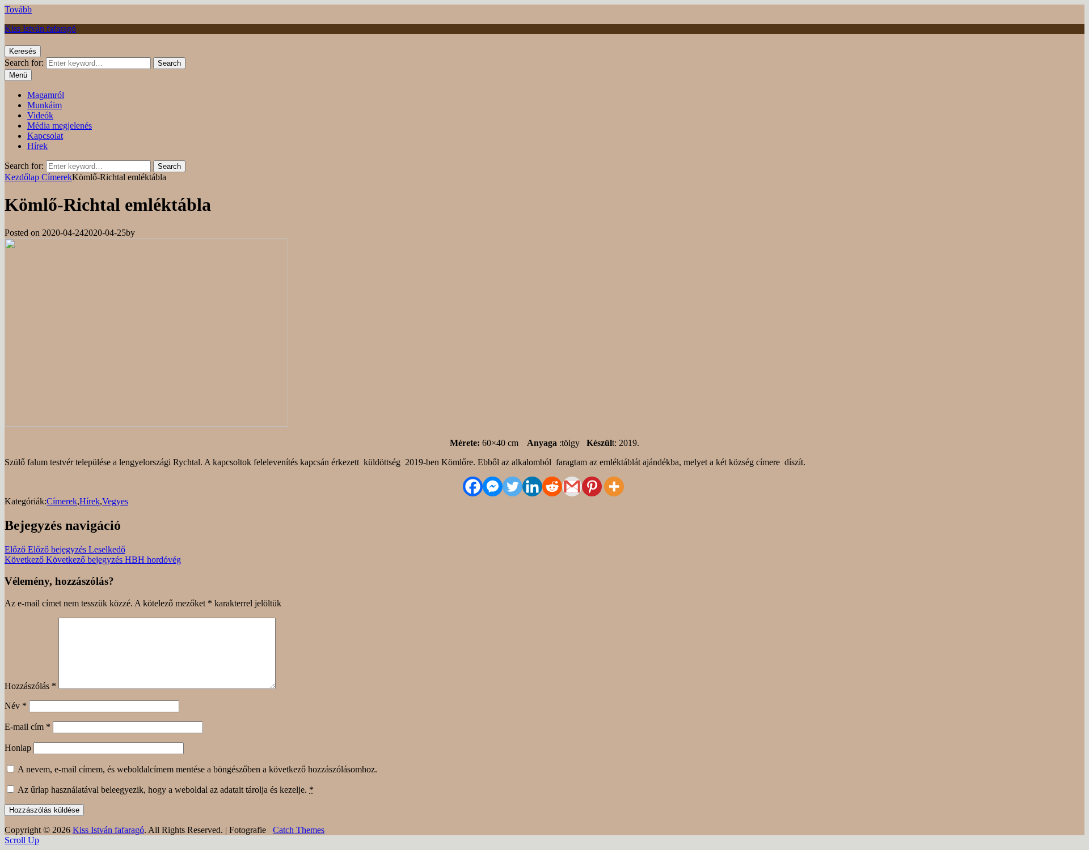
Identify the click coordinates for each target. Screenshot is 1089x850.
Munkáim (44, 105)
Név (16, 706)
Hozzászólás (30, 686)
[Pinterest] (592, 486)
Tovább (18, 9)
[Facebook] (473, 486)
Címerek (56, 177)
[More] (614, 486)
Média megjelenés (59, 125)
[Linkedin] (532, 486)
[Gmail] (572, 486)
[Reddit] (552, 486)
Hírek (37, 146)
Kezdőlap (23, 177)
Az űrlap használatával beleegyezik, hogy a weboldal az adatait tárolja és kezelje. (165, 789)
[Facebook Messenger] (493, 486)
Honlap (18, 748)
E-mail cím (27, 727)
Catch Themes (298, 830)
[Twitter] (512, 486)
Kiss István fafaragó (40, 28)
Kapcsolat (45, 136)
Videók (40, 115)
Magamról (45, 95)
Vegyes (115, 501)
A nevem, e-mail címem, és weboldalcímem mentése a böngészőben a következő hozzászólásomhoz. (197, 769)
